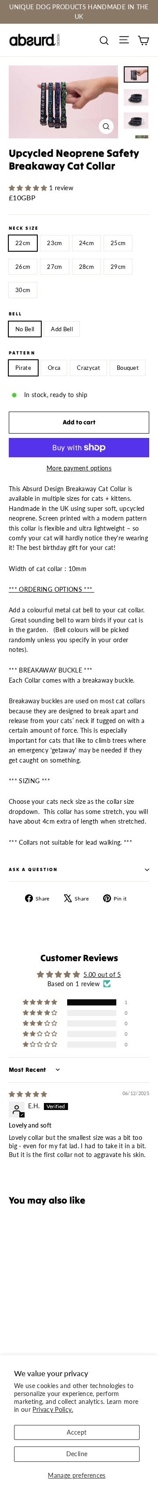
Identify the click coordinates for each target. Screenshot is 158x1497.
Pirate (23, 367)
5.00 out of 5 (102, 974)
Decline (76, 1453)
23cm (54, 242)
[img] (28, 1094)
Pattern (22, 353)
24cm (86, 242)
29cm (118, 266)
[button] (29, 188)
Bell (15, 314)
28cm (86, 266)
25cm (118, 242)
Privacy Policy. (52, 1409)
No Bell (24, 329)
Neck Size (24, 228)
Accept (76, 1432)
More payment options (79, 468)
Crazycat (88, 367)
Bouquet (128, 367)
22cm (22, 242)
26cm (22, 266)
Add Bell (62, 329)
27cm (54, 266)
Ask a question (33, 869)
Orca (54, 367)
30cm (22, 289)
